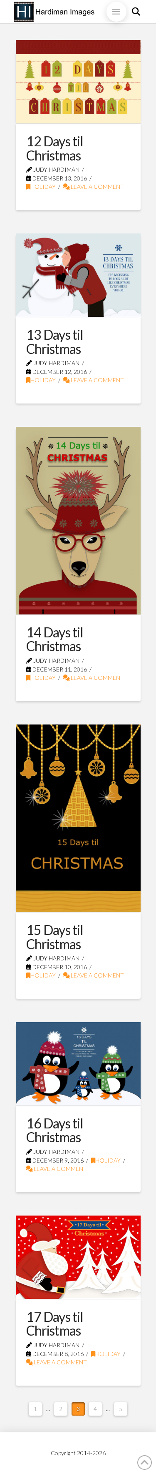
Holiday (43, 186)
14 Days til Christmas (55, 639)
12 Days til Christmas (55, 148)
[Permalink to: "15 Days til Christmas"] (78, 818)
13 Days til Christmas (55, 341)
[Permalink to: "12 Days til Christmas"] (78, 81)
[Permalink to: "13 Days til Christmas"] (78, 275)
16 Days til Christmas (55, 1130)
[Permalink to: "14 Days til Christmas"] (78, 520)
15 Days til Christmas (55, 937)
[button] (116, 12)
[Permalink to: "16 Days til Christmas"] (78, 1064)
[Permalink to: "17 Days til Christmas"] (78, 1257)
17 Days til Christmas (55, 1324)
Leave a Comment (96, 186)
